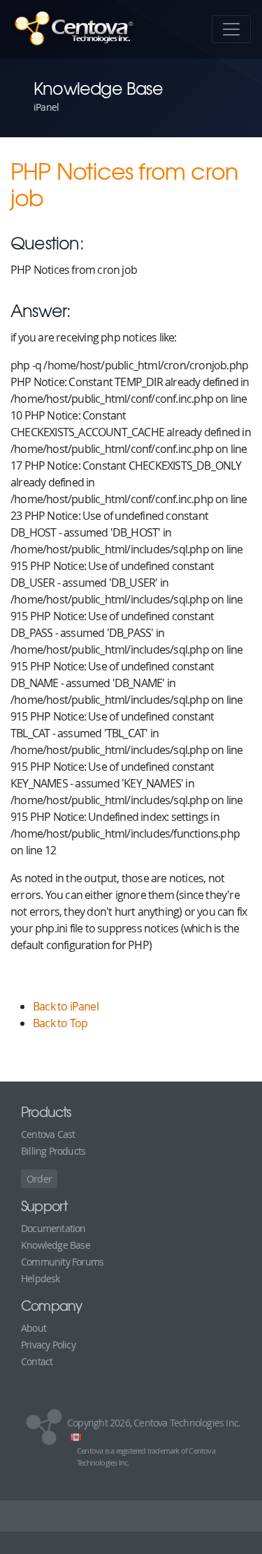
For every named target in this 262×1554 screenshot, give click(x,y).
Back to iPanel (66, 1006)
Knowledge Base (55, 1245)
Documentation (53, 1228)
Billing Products (53, 1150)
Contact (36, 1361)
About (33, 1327)
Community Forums (62, 1261)
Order (39, 1178)
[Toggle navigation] (231, 29)
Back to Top (60, 1023)
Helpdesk (40, 1278)
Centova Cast (48, 1134)
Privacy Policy (48, 1344)
